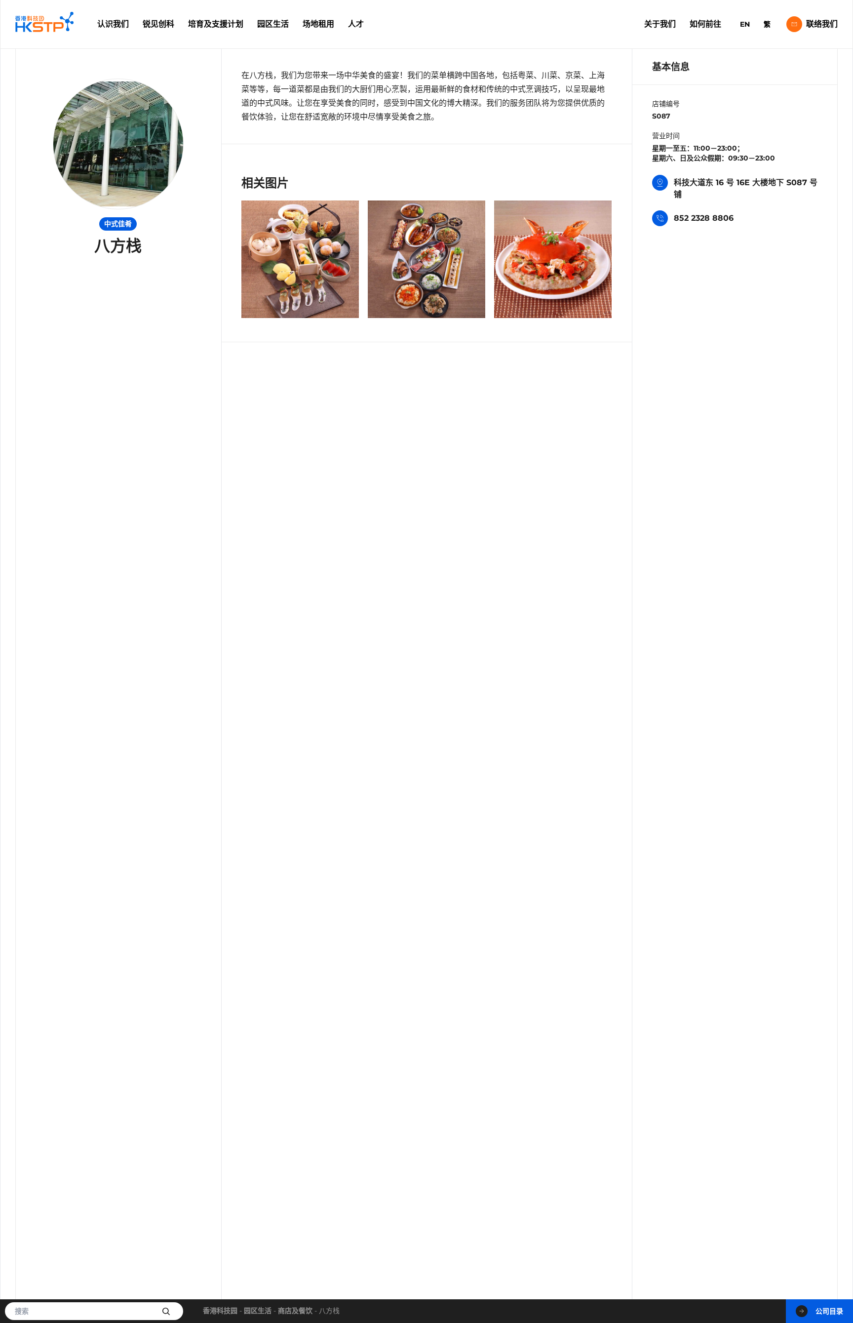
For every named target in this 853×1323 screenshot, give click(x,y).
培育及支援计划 (215, 24)
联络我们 (822, 24)
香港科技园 (220, 1310)
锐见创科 (158, 24)
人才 (356, 24)
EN (745, 24)
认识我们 (113, 24)
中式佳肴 (118, 223)
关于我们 (660, 24)
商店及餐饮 (295, 1310)
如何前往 (705, 24)
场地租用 (318, 24)
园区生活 (273, 24)
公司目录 (829, 1311)
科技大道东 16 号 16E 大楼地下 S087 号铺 (745, 188)
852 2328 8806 (704, 218)
